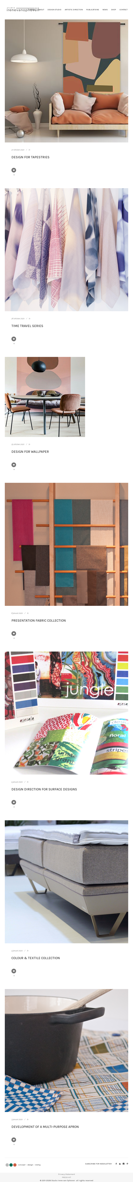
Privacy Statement (66, 1174)
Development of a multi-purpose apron (45, 1127)
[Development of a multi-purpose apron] (66, 1050)
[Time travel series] (66, 249)
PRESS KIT (66, 1177)
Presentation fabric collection (38, 621)
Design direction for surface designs (44, 789)
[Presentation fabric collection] (66, 544)
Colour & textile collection (35, 958)
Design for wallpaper (30, 452)
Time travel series (27, 326)
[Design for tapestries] (66, 80)
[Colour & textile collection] (66, 881)
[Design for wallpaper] (45, 397)
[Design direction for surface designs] (66, 713)
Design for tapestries (30, 157)
